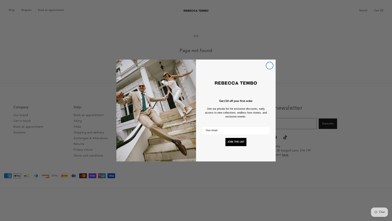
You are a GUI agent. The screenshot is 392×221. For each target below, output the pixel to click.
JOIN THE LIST (235, 142)
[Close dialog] (269, 65)
